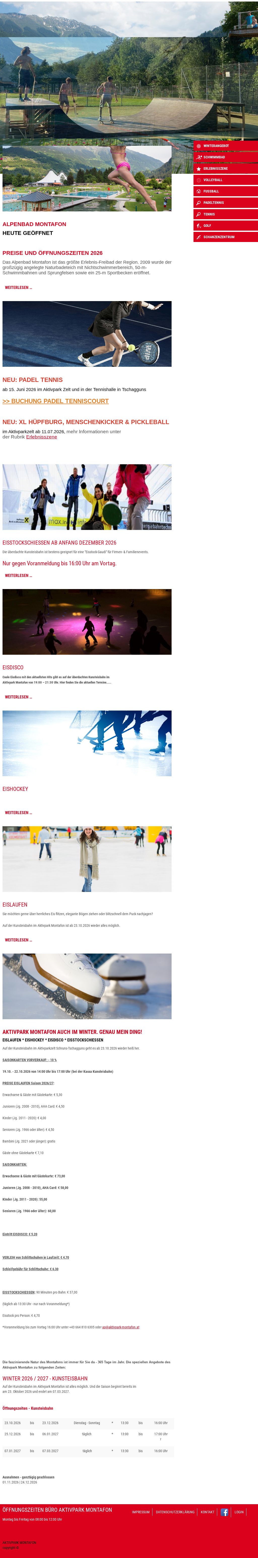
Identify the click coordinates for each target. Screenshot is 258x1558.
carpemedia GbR (31, 1548)
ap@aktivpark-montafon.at (120, 1327)
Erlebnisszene (41, 437)
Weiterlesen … (18, 287)
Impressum (141, 1512)
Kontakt (207, 1512)
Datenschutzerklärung (175, 1512)
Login (239, 1512)
